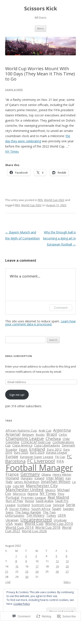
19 (57, 566)
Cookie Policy (21, 604)
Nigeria (32, 493)
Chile (66, 439)
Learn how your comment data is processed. (40, 322)
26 (57, 571)
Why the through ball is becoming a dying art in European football (59, 238)
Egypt (23, 449)
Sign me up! (16, 395)
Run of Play (14, 501)
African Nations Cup (21, 430)
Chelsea (53, 438)
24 (36, 571)
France (12, 474)
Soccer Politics (19, 509)
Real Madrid (58, 497)
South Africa (40, 509)
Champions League (25, 438)
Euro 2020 (21, 452)
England (37, 449)
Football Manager (39, 467)
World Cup (34, 523)
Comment (61, 307)
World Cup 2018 (47, 527)
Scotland (23, 505)
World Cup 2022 (54, 200)
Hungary (27, 478)
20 (67, 566)
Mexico (50, 490)
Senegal (58, 505)
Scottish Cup (41, 505)
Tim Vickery (35, 515)
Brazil (51, 434)
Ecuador (11, 449)
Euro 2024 (37, 452)
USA (9, 523)
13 (67, 561)
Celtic (63, 434)
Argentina (62, 430)
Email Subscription (18, 356)
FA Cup (60, 457)
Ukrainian (12, 520)
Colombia (12, 442)
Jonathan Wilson (55, 481)
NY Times (12, 151)
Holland (12, 477)
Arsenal (13, 434)
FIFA (40, 200)
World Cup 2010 (59, 523)
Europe (12, 456)
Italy (9, 481)
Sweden (68, 509)
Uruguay (60, 520)
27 (67, 571)
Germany (30, 474)
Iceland (39, 478)
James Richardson (26, 482)
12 (57, 561)
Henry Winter (61, 474)
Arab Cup (45, 430)
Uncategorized (36, 519)
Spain (56, 508)
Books (40, 434)
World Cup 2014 (19, 527)
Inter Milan (55, 478)
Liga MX (18, 486)
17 (36, 566)
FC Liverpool (41, 461)
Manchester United (24, 490)
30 (26, 577)
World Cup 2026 (34, 531)
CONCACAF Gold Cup (36, 442)
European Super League (36, 457)
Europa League (56, 452)
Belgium (28, 434)
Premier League (33, 497)
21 (6, 571)
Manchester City (42, 485)
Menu (40, 28)
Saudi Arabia (44, 501)
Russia (29, 501)
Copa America (22, 445)
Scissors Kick (40, 8)
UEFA (62, 515)
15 (16, 566)
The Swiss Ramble (28, 512)
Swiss (9, 512)
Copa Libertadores (47, 445)
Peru (61, 494)
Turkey (51, 515)
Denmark (68, 445)
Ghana (46, 474)
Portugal (12, 497)
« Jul (7, 582)
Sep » (67, 582)
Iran (68, 478)
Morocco (19, 493)
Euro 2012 (54, 449)
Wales (18, 524)
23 (26, 571)
